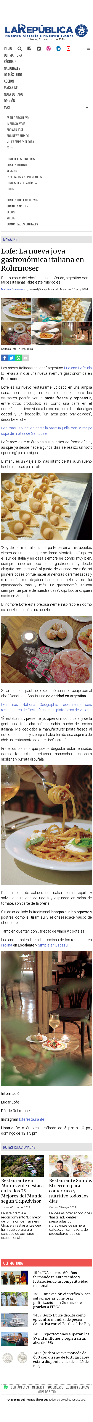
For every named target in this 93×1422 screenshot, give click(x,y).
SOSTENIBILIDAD (16, 165)
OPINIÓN (9, 100)
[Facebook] (29, 48)
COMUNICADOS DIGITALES (22, 224)
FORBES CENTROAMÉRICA (21, 183)
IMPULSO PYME (15, 123)
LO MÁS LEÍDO (13, 74)
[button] (88, 48)
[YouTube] (68, 48)
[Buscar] (20, 48)
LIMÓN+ (11, 189)
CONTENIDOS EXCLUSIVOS (22, 200)
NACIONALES (12, 68)
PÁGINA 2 (10, 61)
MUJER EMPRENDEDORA (20, 141)
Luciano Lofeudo (78, 368)
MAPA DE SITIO (47, 1391)
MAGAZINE (11, 87)
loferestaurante (31, 1119)
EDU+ (9, 147)
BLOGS (10, 212)
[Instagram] (48, 48)
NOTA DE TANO (13, 94)
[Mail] (25, 358)
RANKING (11, 171)
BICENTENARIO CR (17, 206)
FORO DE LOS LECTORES (20, 159)
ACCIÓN (9, 81)
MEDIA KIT (38, 1387)
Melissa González (12, 289)
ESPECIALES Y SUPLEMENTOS (24, 177)
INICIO (8, 48)
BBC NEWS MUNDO (17, 135)
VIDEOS (10, 218)
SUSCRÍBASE (55, 1387)
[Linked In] (58, 48)
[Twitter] (39, 48)
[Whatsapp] (18, 358)
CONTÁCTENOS (20, 1387)
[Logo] (46, 36)
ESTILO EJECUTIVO (17, 117)
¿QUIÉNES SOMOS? (77, 1387)
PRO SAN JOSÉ (14, 129)
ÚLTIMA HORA (13, 55)
